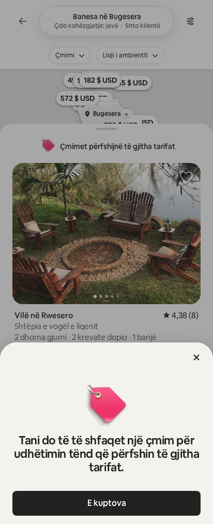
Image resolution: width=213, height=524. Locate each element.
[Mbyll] (196, 357)
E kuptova (106, 503)
